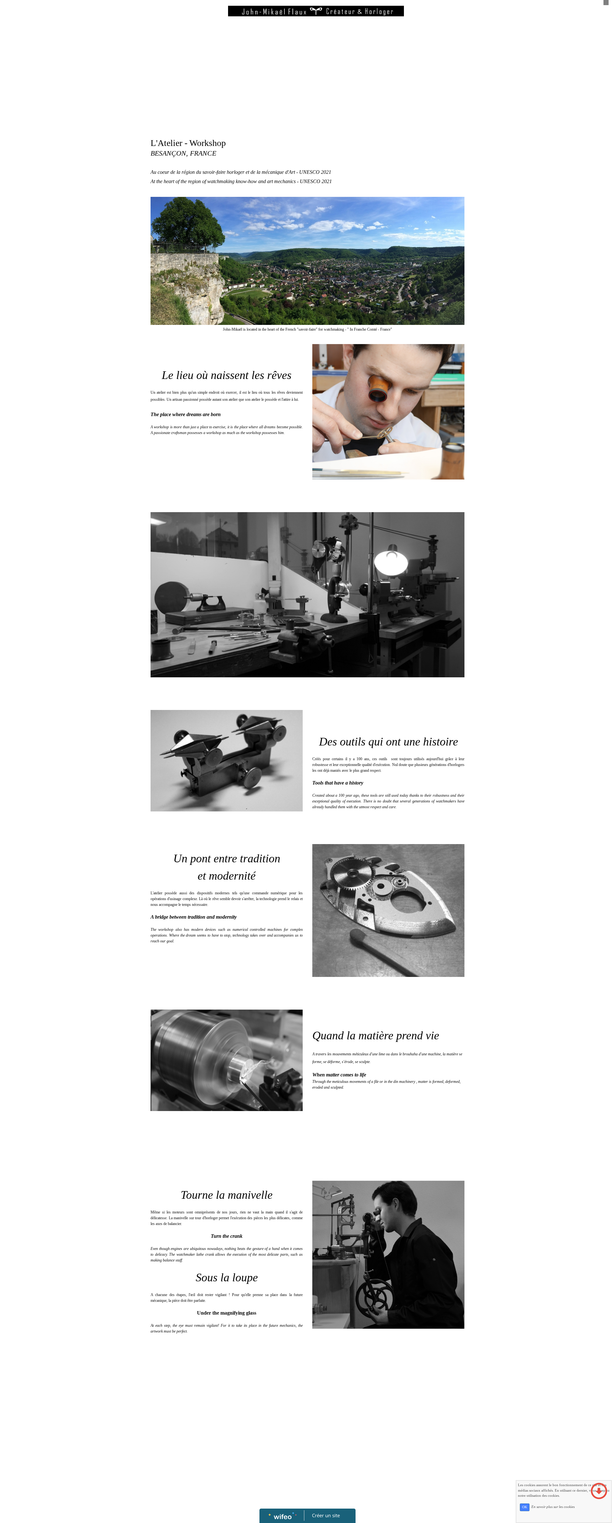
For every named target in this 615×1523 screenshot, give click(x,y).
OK (524, 1507)
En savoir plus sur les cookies (553, 1507)
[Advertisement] (307, 86)
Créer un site (326, 1515)
